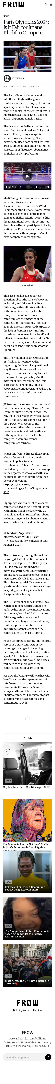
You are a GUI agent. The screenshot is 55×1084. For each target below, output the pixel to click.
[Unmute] (36, 187)
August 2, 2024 (12, 544)
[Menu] (51, 4)
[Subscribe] (48, 1057)
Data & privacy (21, 1010)
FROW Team (18, 78)
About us (37, 1010)
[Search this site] (46, 4)
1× (21, 187)
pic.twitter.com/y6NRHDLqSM (21, 537)
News (6, 16)
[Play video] (27, 176)
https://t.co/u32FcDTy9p (18, 484)
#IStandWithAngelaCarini (19, 533)
